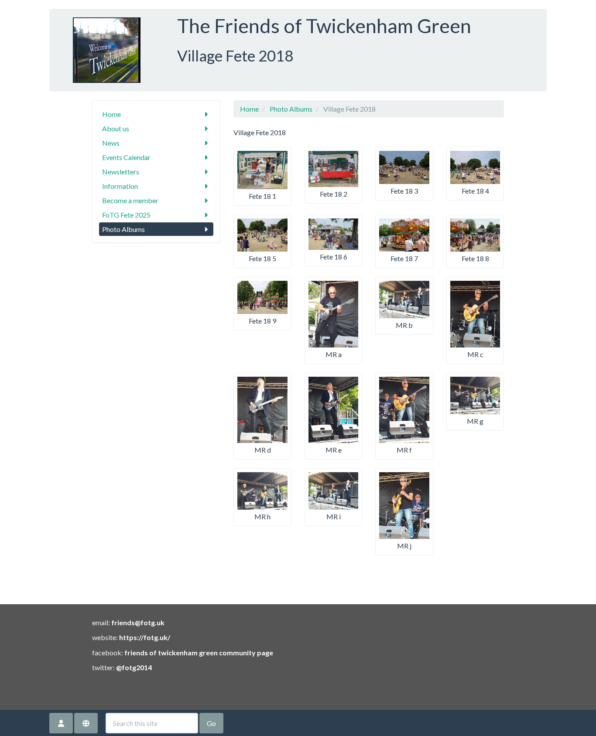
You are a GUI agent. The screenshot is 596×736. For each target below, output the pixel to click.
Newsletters (120, 171)
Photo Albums (123, 229)
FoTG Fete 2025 (126, 215)
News (111, 143)
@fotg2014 (134, 667)
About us (115, 128)
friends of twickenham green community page (198, 652)
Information (120, 186)
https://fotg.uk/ (144, 637)
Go (211, 723)
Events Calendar (126, 157)
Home (111, 114)
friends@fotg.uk (137, 622)
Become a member (130, 200)
